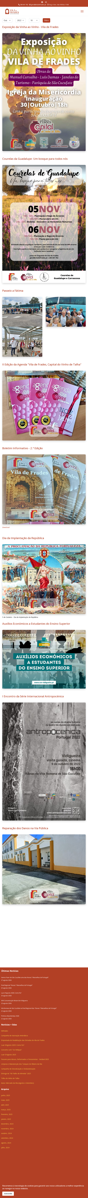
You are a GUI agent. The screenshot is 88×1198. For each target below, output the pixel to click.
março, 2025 (6, 1109)
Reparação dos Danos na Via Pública (25, 828)
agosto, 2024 (6, 1143)
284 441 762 (24, 5)
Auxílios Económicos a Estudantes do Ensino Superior (36, 623)
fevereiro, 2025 (6, 1114)
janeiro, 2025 (6, 1119)
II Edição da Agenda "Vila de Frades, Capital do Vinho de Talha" (41, 364)
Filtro (46, 20)
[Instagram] (46, 2)
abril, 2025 (5, 1105)
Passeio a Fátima (12, 290)
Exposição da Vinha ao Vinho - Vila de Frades (30, 27)
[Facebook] (42, 2)
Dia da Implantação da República (23, 538)
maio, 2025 (5, 1100)
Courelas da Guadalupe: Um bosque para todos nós (35, 159)
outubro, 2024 (6, 1133)
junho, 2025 (5, 1095)
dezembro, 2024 (7, 1124)
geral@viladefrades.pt (38, 5)
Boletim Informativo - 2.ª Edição (22, 448)
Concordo (8, 1193)
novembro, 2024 (7, 1129)
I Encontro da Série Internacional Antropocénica (33, 696)
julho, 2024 (5, 1147)
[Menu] (82, 11)
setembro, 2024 (7, 1138)
